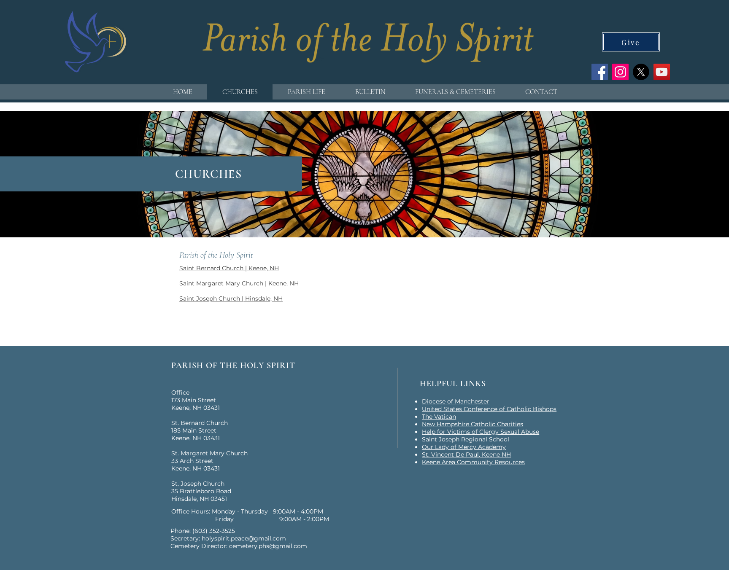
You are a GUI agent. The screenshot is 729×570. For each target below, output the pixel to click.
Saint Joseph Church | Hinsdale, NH (231, 298)
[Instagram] (620, 72)
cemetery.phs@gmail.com (268, 546)
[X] (641, 72)
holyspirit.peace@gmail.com (244, 538)
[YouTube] (661, 72)
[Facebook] (599, 72)
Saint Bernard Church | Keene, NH (229, 268)
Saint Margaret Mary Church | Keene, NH (239, 283)
